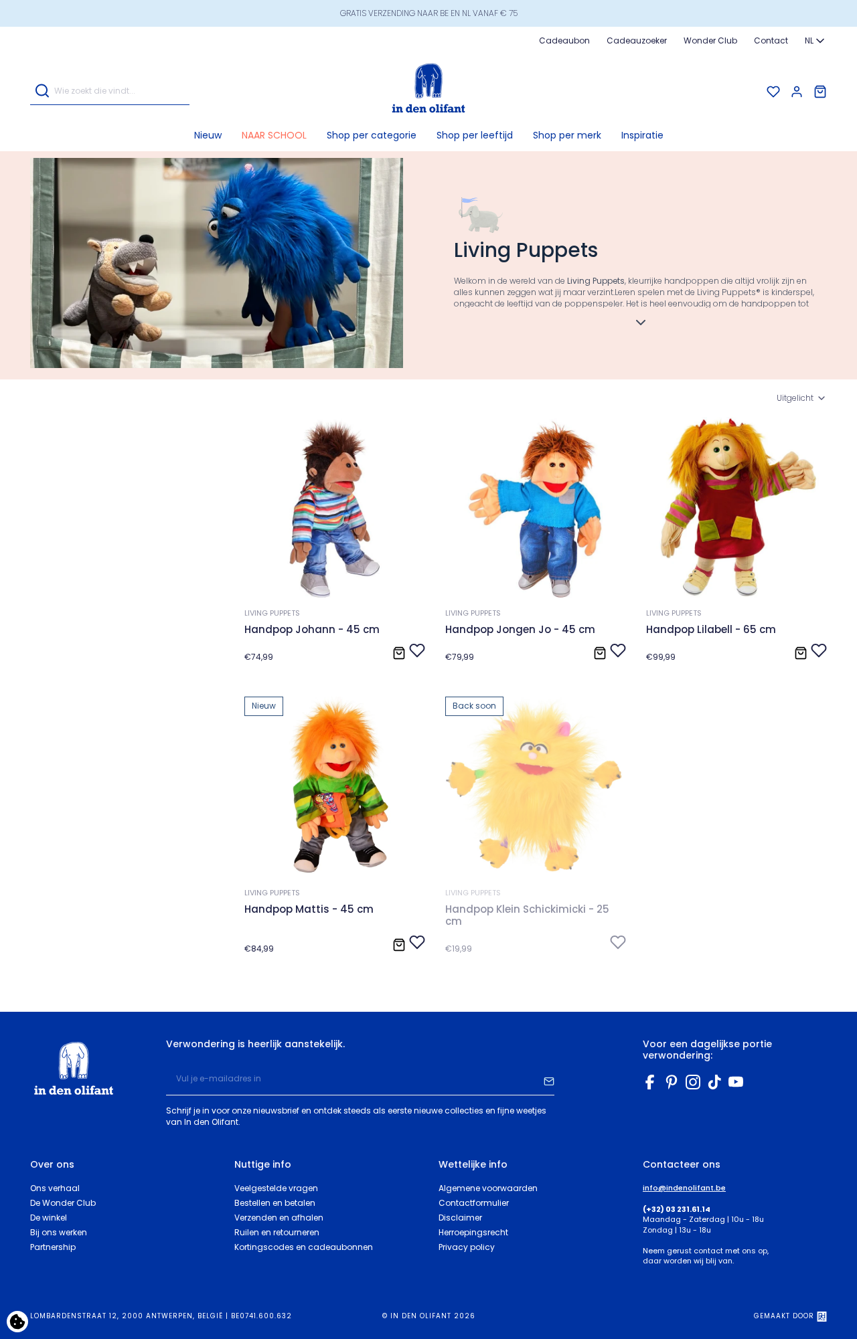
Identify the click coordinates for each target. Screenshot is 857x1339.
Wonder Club (710, 40)
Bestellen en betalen (274, 1203)
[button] (371, 135)
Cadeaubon (564, 40)
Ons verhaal (55, 1188)
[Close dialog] (833, 1055)
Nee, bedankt (649, 1303)
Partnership (53, 1247)
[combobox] (816, 41)
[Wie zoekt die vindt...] (42, 91)
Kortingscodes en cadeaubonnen (303, 1247)
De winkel (48, 1217)
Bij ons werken (58, 1232)
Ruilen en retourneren (276, 1232)
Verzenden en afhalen (278, 1217)
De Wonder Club (63, 1203)
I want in (649, 1268)
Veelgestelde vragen (276, 1188)
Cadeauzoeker (637, 40)
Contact (771, 40)
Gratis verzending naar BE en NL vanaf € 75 (429, 13)
